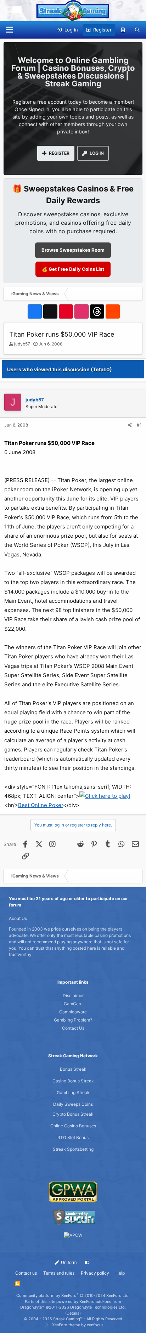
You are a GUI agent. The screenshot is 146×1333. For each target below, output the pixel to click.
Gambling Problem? (73, 1020)
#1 (139, 425)
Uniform (68, 1262)
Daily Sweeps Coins (73, 1104)
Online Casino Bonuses (73, 1125)
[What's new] (123, 30)
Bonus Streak (73, 1069)
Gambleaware (73, 1011)
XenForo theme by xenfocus (77, 1324)
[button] (9, 30)
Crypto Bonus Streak (73, 1114)
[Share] (129, 425)
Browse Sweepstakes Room (73, 250)
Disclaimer (73, 995)
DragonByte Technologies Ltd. (98, 1307)
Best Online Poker (40, 805)
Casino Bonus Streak (73, 1080)
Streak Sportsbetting (73, 1149)
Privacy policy (95, 1273)
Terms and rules (58, 1273)
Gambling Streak (73, 1092)
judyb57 (22, 344)
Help (120, 1273)
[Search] (137, 30)
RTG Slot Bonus (73, 1137)
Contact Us (73, 1028)
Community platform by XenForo (73, 1295)
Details (73, 1313)
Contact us (26, 1273)
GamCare (73, 1003)
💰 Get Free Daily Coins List (73, 269)
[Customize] (87, 1262)
